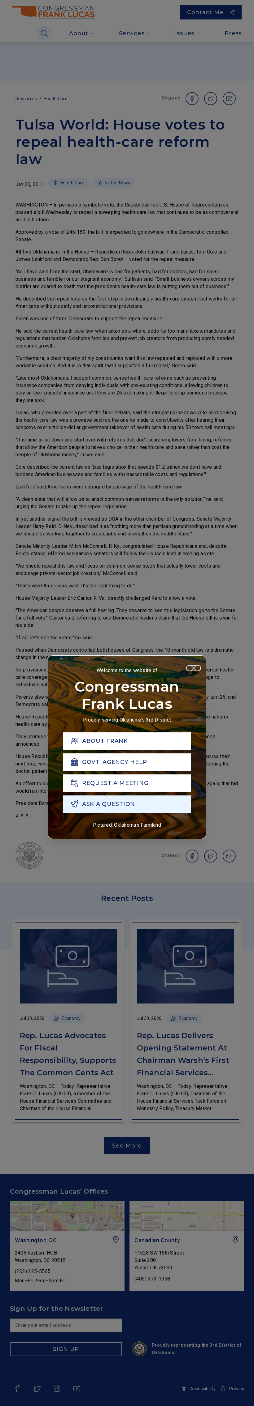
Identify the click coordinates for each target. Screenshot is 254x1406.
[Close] (193, 668)
